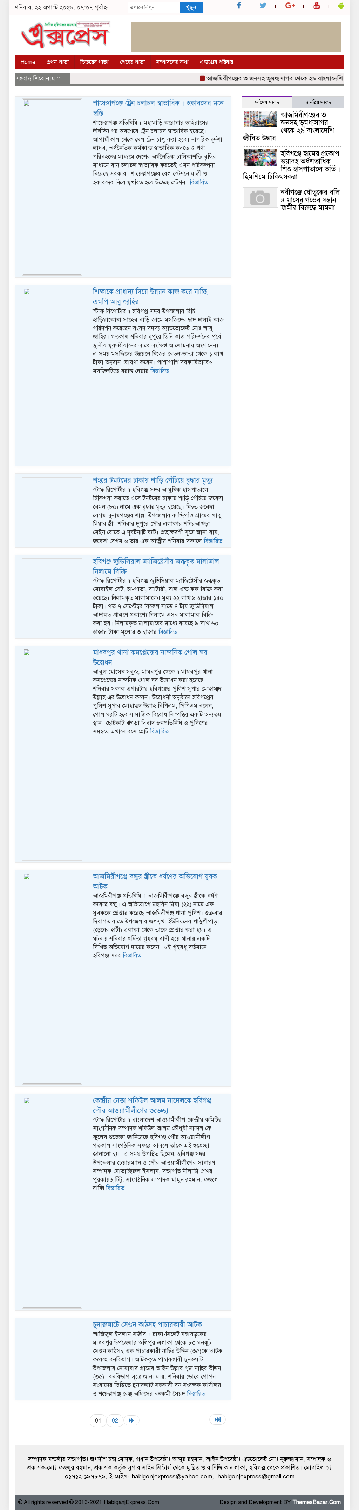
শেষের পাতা (132, 62)
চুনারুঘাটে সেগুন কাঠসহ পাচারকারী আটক (147, 1324)
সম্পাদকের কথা (172, 62)
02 (115, 1420)
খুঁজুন (191, 7)
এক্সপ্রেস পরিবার (216, 62)
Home (27, 62)
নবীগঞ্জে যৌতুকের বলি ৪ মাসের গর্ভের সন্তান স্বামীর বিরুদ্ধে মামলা (310, 200)
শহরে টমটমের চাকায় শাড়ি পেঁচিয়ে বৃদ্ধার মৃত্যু (153, 480)
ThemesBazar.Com (316, 1502)
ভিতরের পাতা (94, 62)
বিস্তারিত (199, 182)
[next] (131, 1420)
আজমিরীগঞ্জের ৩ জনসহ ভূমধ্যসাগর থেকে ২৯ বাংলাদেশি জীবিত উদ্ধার (288, 127)
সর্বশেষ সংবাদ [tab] (267, 102)
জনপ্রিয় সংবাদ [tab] (318, 102)
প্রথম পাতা (58, 62)
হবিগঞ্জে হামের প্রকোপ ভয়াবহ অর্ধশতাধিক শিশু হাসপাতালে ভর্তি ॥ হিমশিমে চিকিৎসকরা (292, 165)
